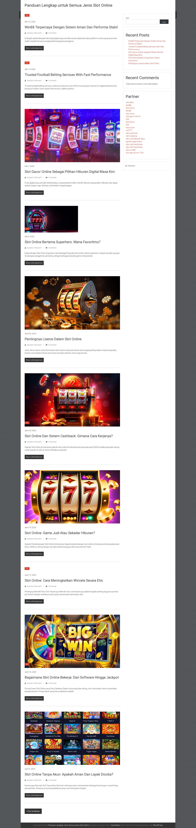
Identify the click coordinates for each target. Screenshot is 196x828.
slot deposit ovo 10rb (135, 153)
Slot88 (128, 105)
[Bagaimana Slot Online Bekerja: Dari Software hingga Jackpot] (72, 641)
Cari (127, 18)
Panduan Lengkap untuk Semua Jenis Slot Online (68, 5)
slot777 (129, 130)
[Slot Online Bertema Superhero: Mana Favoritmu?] (51, 219)
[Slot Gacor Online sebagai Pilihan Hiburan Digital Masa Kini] (72, 135)
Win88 (128, 111)
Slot (27, 15)
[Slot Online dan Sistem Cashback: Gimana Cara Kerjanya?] (72, 400)
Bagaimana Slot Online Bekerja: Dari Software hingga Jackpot (72, 677)
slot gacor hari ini (133, 116)
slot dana (130, 102)
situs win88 (130, 150)
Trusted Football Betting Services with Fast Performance (68, 75)
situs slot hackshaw (134, 144)
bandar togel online (134, 141)
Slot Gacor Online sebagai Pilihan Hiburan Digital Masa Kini (70, 172)
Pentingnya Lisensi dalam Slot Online (53, 339)
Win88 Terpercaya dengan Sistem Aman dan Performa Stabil (71, 27)
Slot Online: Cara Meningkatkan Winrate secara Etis (64, 580)
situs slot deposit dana (135, 139)
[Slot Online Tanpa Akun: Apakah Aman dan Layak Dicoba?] (72, 738)
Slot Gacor (130, 108)
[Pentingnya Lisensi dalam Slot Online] (72, 303)
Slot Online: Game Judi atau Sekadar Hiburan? (60, 533)
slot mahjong (131, 136)
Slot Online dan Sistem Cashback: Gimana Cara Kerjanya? (69, 436)
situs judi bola (131, 133)
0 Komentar (52, 33)
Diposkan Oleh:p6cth (34, 33)
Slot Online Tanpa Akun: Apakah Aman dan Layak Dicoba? (69, 774)
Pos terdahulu (34, 811)
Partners (131, 166)
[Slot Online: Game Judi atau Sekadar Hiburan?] (72, 496)
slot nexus (130, 114)
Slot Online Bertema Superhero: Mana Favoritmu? (62, 242)
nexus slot (130, 128)
